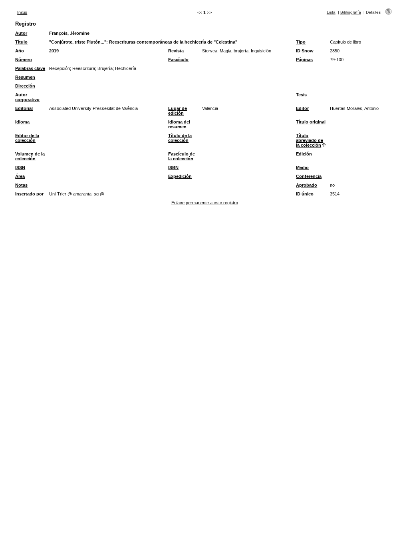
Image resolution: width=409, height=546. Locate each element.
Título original (311, 122)
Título (21, 42)
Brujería (105, 68)
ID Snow (305, 50)
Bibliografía (350, 12)
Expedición (180, 176)
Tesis (301, 94)
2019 (54, 50)
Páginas (304, 59)
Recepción (59, 68)
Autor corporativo (27, 97)
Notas (21, 185)
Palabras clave (30, 68)
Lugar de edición (177, 111)
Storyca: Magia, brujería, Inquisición (236, 50)
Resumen (25, 77)
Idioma (22, 122)
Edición (304, 153)
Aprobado (306, 185)
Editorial (24, 108)
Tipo (301, 42)
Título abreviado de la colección (309, 140)
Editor (302, 108)
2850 (335, 50)
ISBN (173, 167)
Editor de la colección (27, 138)
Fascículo (178, 59)
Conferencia (309, 176)
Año (19, 50)
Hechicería (125, 68)
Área (20, 176)
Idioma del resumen (179, 124)
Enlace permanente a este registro (204, 202)
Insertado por (29, 193)
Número (23, 59)
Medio (302, 167)
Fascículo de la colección (181, 156)
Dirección (25, 86)
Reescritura (83, 68)
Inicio (22, 12)
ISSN (20, 167)
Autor (21, 33)
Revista (176, 50)
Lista (331, 12)
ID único (305, 193)
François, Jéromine (69, 33)
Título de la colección (180, 138)
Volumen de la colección (30, 156)
